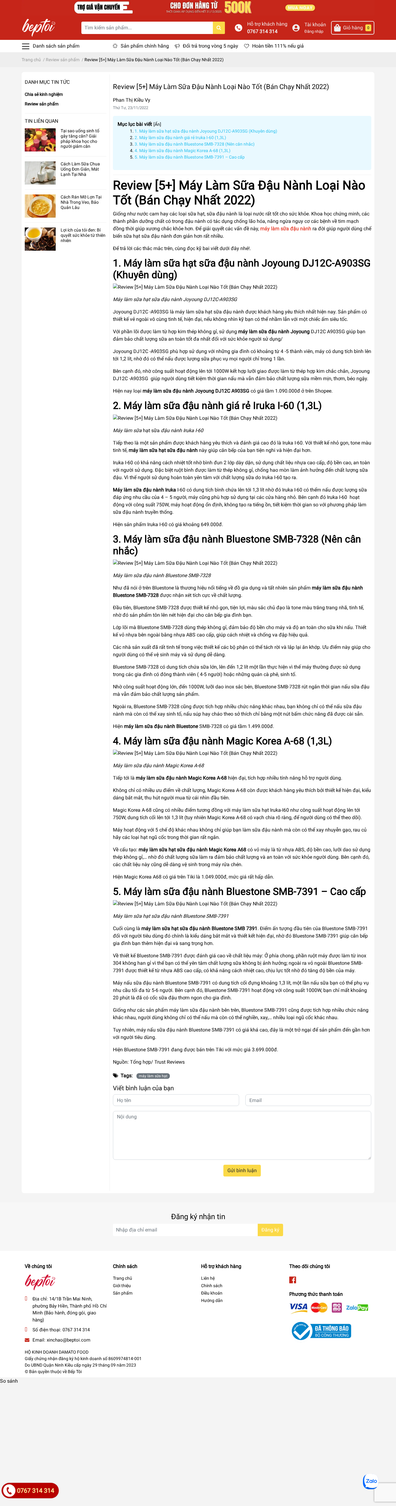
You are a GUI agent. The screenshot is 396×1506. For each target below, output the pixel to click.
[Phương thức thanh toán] (328, 1308)
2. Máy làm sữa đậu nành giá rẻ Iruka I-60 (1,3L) (180, 137)
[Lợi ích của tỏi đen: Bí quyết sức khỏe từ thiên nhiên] (40, 239)
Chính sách (211, 1285)
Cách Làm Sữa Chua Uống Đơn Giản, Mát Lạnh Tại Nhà (80, 169)
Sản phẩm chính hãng (145, 46)
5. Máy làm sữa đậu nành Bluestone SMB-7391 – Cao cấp (190, 157)
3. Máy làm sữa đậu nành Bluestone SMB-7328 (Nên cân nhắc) (195, 144)
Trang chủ (122, 1278)
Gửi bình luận (242, 1170)
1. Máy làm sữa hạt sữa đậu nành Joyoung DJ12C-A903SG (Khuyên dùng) (206, 131)
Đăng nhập (313, 31)
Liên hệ (208, 1278)
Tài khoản (315, 25)
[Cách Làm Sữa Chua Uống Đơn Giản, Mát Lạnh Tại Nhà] (40, 173)
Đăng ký (270, 1230)
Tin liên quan (41, 121)
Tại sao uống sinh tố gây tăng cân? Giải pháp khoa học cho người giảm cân (80, 138)
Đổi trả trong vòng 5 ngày (210, 46)
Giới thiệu (122, 1285)
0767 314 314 (262, 31)
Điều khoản (211, 1293)
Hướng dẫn (212, 1300)
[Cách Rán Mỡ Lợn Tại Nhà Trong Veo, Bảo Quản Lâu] (40, 206)
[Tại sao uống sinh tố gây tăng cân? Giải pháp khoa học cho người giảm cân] (40, 139)
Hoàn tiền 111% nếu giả (278, 46)
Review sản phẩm (41, 103)
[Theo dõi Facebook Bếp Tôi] (292, 1280)
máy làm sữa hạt (153, 1076)
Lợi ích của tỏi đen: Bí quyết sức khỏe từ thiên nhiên (83, 235)
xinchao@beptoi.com (68, 1340)
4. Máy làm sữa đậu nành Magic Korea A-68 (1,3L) (182, 150)
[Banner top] (198, 7)
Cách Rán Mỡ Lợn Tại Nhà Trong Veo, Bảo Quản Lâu (81, 202)
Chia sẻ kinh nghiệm (44, 94)
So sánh (9, 1381)
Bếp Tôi (75, 1371)
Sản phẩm (122, 1293)
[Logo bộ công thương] (320, 1331)
